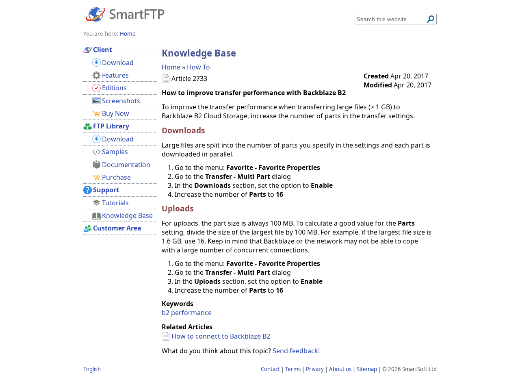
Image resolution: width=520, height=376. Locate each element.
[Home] (125, 13)
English (92, 369)
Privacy (315, 369)
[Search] (430, 19)
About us (340, 369)
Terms (293, 369)
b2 (165, 312)
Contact (270, 369)
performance (191, 312)
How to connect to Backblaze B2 (220, 336)
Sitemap (367, 369)
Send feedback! (296, 350)
